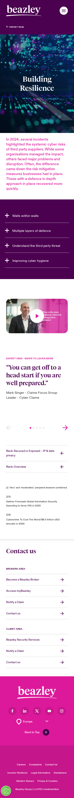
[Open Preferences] (6, 791)
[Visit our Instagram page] (62, 711)
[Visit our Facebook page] (12, 711)
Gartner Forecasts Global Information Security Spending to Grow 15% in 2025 (31, 503)
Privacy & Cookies (47, 781)
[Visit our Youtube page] (49, 711)
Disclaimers (60, 772)
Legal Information (40, 772)
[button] (64, 11)
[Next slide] (65, 427)
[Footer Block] (37, 692)
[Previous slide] (8, 427)
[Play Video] (37, 316)
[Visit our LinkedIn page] (25, 711)
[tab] (37, 216)
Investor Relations (17, 772)
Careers (21, 764)
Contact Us (51, 764)
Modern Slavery (25, 781)
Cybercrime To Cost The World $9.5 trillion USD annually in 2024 (33, 521)
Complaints (35, 764)
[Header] (23, 10)
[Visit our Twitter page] (37, 711)
